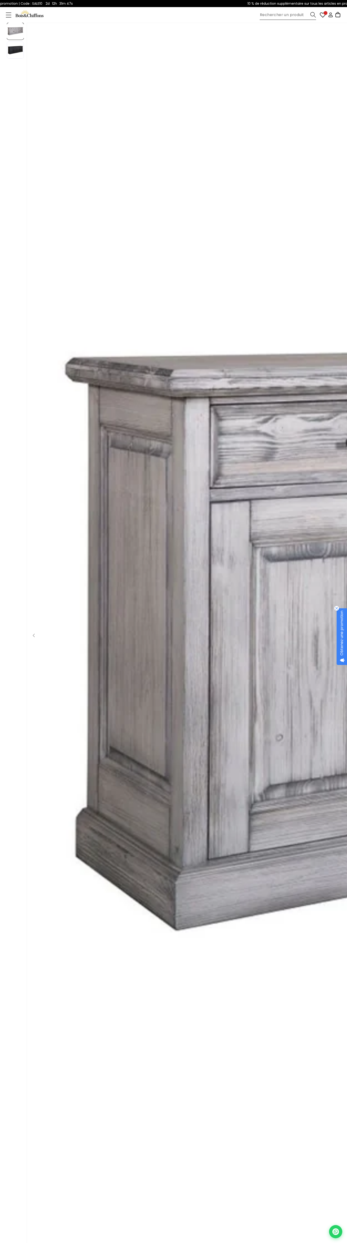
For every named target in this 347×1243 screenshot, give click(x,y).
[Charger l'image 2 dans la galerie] (15, 50)
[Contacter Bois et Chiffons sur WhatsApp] (335, 1231)
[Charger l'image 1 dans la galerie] (15, 31)
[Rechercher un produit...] (313, 15)
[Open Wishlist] (323, 15)
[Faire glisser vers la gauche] (34, 635)
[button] (9, 15)
